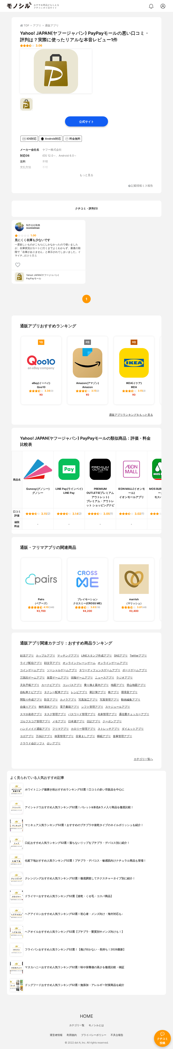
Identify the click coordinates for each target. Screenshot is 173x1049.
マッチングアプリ (68, 655)
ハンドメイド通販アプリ (35, 728)
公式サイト (86, 121)
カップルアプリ (45, 655)
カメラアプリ (68, 699)
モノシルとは (96, 1025)
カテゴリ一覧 (76, 1025)
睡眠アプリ (104, 736)
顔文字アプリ (52, 663)
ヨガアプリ (27, 736)
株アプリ (113, 692)
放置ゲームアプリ (58, 677)
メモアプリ (59, 721)
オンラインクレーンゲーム (79, 663)
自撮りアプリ (28, 706)
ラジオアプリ (124, 677)
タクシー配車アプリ (56, 692)
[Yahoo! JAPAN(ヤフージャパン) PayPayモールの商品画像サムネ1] (26, 104)
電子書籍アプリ (69, 706)
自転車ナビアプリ (31, 692)
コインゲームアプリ (32, 670)
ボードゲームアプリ (134, 670)
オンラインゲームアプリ (113, 663)
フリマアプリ (60, 728)
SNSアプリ (121, 655)
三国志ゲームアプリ (32, 677)
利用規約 (72, 1035)
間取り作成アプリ (31, 699)
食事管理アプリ (122, 736)
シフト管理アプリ (92, 706)
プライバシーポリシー (93, 1035)
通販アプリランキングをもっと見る (131, 414)
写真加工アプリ (88, 699)
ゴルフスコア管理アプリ (35, 721)
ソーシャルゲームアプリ (62, 670)
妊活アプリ (27, 655)
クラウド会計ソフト (32, 743)
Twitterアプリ (138, 655)
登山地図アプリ (136, 685)
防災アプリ (51, 699)
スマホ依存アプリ (31, 714)
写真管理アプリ (109, 699)
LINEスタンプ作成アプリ (96, 655)
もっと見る (86, 175)
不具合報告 (117, 1035)
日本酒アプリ (76, 721)
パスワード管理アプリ (82, 714)
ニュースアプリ (104, 677)
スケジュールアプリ (117, 706)
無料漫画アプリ (48, 706)
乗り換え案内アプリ (96, 685)
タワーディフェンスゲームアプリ (99, 670)
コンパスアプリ (72, 685)
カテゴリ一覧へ (143, 759)
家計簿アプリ (97, 692)
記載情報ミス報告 (142, 185)
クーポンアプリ (112, 721)
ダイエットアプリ (133, 728)
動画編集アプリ (130, 699)
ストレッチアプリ (109, 728)
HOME (86, 1016)
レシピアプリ (79, 692)
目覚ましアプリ (85, 736)
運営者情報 (56, 1035)
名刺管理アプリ (107, 714)
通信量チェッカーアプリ (134, 714)
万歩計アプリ (44, 736)
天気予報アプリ (29, 685)
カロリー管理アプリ (83, 728)
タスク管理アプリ (55, 714)
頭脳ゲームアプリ (82, 677)
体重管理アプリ (64, 736)
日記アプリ (93, 721)
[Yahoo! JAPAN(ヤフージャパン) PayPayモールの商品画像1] (56, 71)
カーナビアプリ (51, 685)
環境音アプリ (129, 692)
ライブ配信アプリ (31, 663)
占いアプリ (54, 743)
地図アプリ (117, 685)
